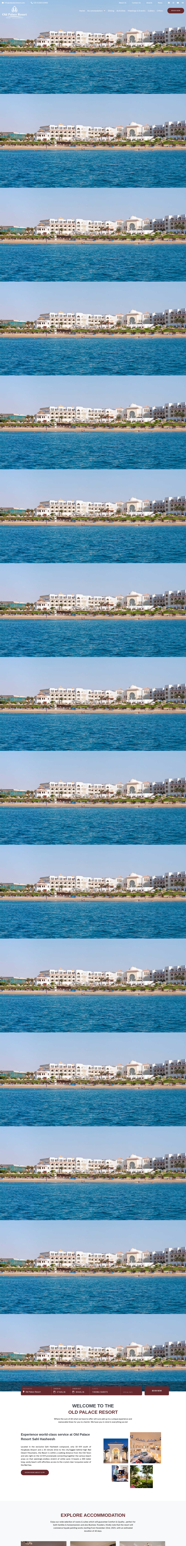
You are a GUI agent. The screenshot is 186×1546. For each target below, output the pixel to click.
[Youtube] (178, 3)
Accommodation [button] (95, 11)
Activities (121, 11)
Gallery (151, 11)
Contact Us (136, 3)
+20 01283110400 (40, 3)
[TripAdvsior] (183, 3)
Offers (160, 11)
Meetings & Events (136, 11)
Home (82, 11)
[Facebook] (169, 3)
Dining (111, 11)
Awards (149, 3)
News (160, 3)
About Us (122, 3)
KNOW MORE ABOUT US (34, 1472)
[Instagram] (173, 3)
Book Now (175, 10)
